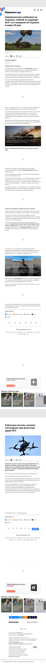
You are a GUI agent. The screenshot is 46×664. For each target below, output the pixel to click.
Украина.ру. (24, 513)
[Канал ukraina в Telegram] (20, 617)
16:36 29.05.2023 (8, 28)
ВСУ (25, 332)
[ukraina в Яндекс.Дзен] (30, 617)
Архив (21, 628)
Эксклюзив (7, 332)
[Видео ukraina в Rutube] (34, 617)
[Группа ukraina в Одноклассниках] (25, 617)
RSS (25, 628)
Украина (15, 332)
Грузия (35, 332)
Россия (12, 332)
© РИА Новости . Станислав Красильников (11, 456)
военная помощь (30, 332)
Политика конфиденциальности (16, 642)
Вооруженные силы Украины (10, 537)
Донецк (28, 537)
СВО (15, 539)
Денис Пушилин (19, 537)
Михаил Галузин (37, 537)
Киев (36, 539)
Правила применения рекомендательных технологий (20, 643)
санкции (38, 332)
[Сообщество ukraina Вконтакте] (11, 617)
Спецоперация (20, 332)
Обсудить (35, 529)
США (27, 334)
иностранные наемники (21, 334)
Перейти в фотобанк (21, 456)
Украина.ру (11, 539)
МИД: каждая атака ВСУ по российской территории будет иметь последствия (22, 491)
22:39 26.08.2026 (8, 433)
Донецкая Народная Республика (28, 539)
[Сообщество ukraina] (16, 617)
